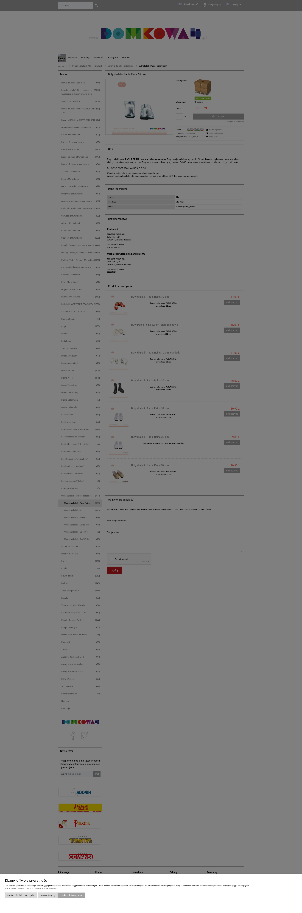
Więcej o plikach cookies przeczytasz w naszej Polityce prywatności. (32, 888)
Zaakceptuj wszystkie (71, 895)
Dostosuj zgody (48, 895)
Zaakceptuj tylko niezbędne (21, 895)
